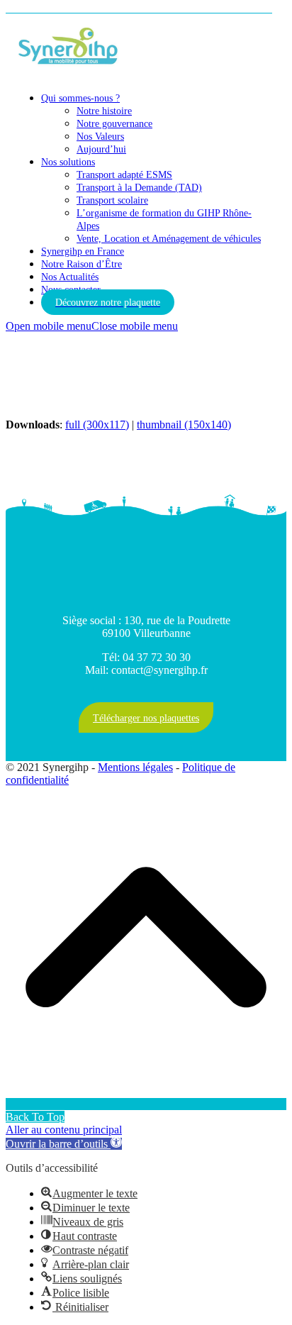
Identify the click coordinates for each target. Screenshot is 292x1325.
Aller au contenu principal (64, 1130)
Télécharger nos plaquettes (146, 718)
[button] (92, 326)
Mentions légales (135, 767)
